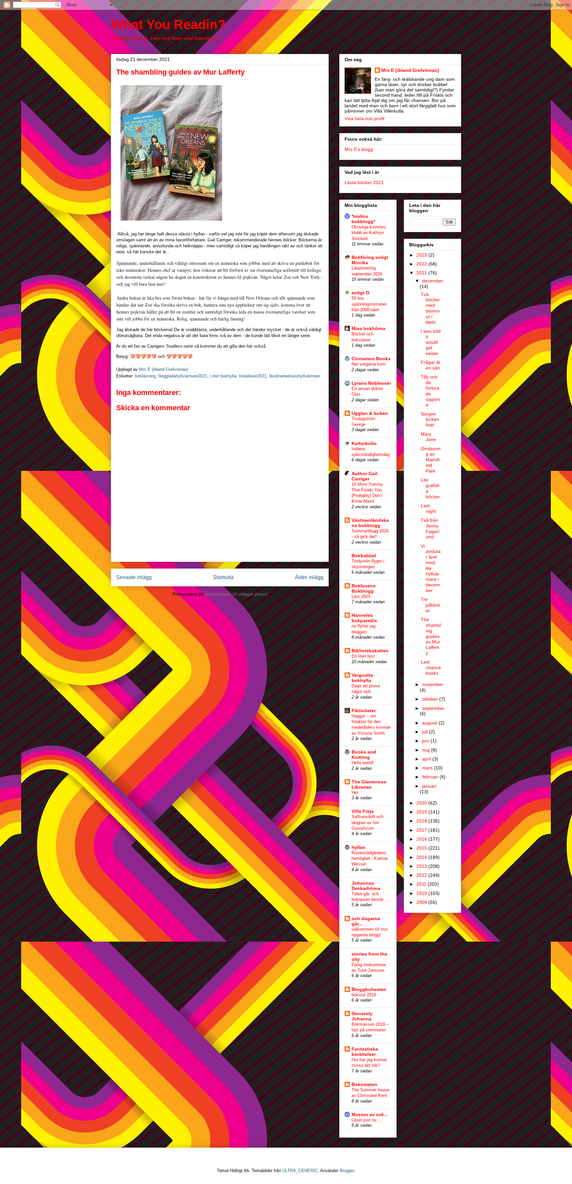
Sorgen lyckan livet (430, 419)
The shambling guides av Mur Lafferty (431, 636)
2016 (422, 839)
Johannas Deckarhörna (366, 885)
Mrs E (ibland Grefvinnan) (410, 70)
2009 (422, 902)
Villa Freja (363, 811)
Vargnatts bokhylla (362, 677)
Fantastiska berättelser (365, 1051)
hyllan (358, 847)
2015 (422, 848)
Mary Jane (428, 436)
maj (426, 750)
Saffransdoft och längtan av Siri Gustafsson (367, 822)
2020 (422, 803)
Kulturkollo (364, 443)
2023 (422, 255)
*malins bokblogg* (363, 219)
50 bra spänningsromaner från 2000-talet (369, 304)
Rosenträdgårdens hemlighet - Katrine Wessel (370, 858)
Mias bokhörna (368, 328)
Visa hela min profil (364, 118)
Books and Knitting (364, 754)
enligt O (360, 292)
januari (429, 786)
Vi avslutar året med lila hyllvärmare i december (431, 568)
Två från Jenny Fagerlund (430, 528)
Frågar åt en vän (430, 365)
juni (426, 740)
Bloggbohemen (369, 989)
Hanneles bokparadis (364, 618)
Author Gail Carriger (364, 476)
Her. (355, 792)
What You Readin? (168, 24)
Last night (428, 508)
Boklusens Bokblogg (364, 588)
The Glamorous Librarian (369, 784)
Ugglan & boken (370, 413)
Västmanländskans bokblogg (370, 523)
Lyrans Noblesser (371, 383)
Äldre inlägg (309, 577)
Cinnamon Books (371, 358)
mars (428, 767)
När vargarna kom (369, 364)
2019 (422, 811)
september (433, 708)
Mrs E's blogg (359, 149)
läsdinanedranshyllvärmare (294, 375)
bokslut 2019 (364, 994)
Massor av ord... (370, 1114)
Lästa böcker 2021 (364, 182)
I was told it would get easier (431, 342)
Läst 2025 (361, 596)
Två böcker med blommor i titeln (430, 308)
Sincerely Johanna (362, 1016)
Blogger (347, 1170)
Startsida (223, 577)
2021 (422, 272)
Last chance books (431, 667)
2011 (422, 884)
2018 (422, 820)
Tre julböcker (430, 605)
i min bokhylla (223, 375)
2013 (422, 866)
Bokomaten (364, 1084)
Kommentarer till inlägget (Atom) (236, 594)
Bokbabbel (364, 555)
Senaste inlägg (134, 577)
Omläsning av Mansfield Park (431, 459)
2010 (422, 893)
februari (431, 776)
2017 (422, 830)
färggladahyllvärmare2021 (182, 375)
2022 (422, 264)
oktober (430, 699)
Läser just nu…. (367, 1119)
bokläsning (145, 375)
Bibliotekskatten (370, 650)
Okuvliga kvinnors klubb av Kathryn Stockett (369, 232)
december (432, 280)
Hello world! (363, 762)
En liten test (363, 656)
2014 (422, 857)
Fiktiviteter (364, 710)
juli (425, 731)
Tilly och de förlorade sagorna (430, 390)
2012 (422, 875)
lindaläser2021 (252, 375)
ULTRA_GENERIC (300, 1170)
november (432, 684)
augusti (430, 722)
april (427, 759)
